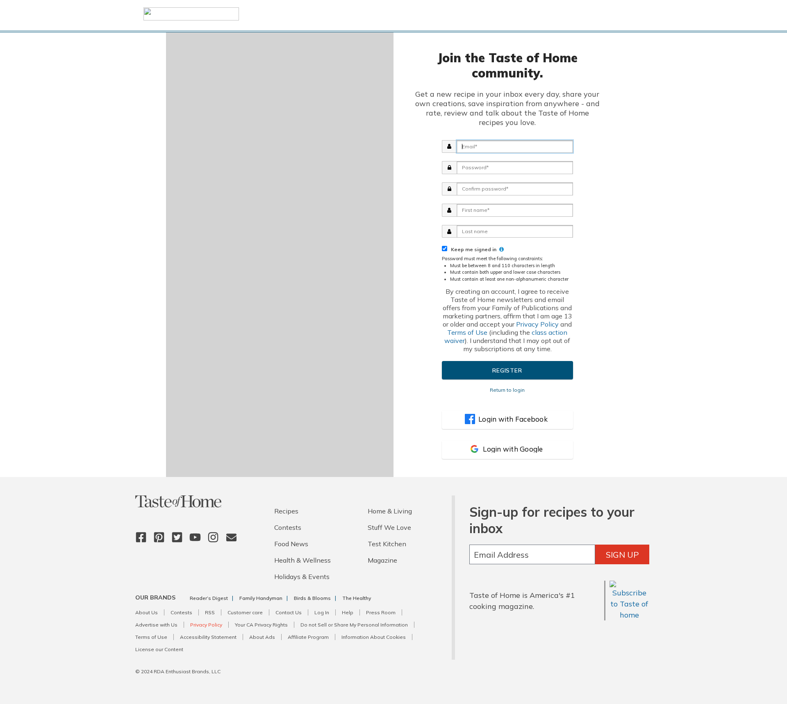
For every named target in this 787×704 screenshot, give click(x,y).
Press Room (381, 612)
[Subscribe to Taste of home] (629, 615)
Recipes (286, 511)
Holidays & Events (302, 576)
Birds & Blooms (312, 598)
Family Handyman (260, 598)
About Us (146, 612)
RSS (210, 612)
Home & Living (390, 511)
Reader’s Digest (209, 598)
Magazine (382, 560)
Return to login (507, 390)
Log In (321, 612)
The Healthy (356, 598)
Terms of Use (467, 332)
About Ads (262, 637)
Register (507, 370)
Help (347, 612)
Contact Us (288, 612)
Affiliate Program (308, 637)
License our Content (159, 649)
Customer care (245, 612)
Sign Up (622, 555)
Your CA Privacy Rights (261, 625)
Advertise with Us (156, 625)
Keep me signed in (472, 249)
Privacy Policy (537, 324)
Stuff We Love (389, 527)
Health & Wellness (302, 560)
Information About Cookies (373, 637)
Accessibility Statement (208, 637)
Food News (291, 544)
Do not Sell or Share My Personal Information (354, 625)
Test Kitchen (387, 544)
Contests (287, 527)
